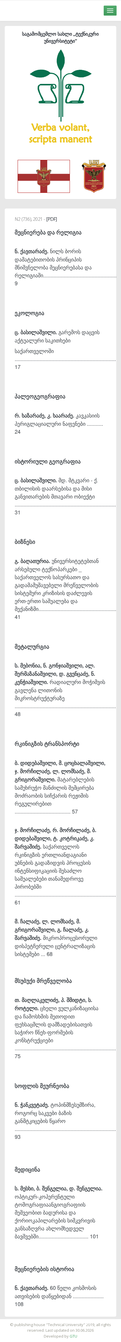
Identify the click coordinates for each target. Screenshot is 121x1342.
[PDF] (51, 219)
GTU (73, 1336)
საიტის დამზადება (77, 1321)
